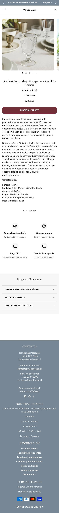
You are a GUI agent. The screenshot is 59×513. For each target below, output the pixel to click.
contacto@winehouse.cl (29, 368)
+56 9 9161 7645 (29, 356)
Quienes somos (29, 448)
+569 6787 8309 (29, 376)
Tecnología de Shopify (29, 507)
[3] (33, 73)
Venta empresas (29, 470)
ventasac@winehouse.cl (29, 380)
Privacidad (29, 474)
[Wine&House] (29, 10)
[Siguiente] (56, 3)
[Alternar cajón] (3, 10)
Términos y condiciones (29, 457)
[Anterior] (3, 3)
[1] (26, 73)
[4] (36, 73)
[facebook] (25, 396)
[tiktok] (34, 396)
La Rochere (30, 95)
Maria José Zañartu (29, 391)
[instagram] (29, 396)
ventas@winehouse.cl (29, 359)
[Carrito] (55, 9)
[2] (29, 73)
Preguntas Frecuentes (29, 453)
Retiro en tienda (29, 466)
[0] (22, 73)
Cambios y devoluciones (29, 461)
